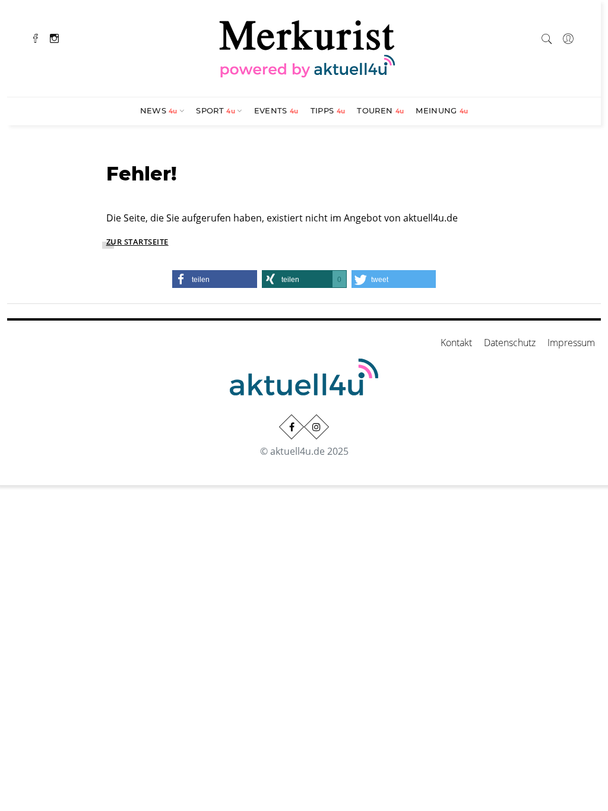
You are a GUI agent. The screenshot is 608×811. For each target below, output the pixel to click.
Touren (380, 110)
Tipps (328, 110)
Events (276, 110)
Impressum (571, 342)
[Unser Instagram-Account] (316, 426)
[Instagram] (54, 37)
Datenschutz (510, 342)
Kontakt (456, 342)
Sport (215, 110)
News (159, 110)
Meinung (442, 110)
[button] (214, 279)
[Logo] (307, 47)
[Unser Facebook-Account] (291, 426)
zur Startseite (137, 241)
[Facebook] (35, 37)
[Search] (546, 37)
